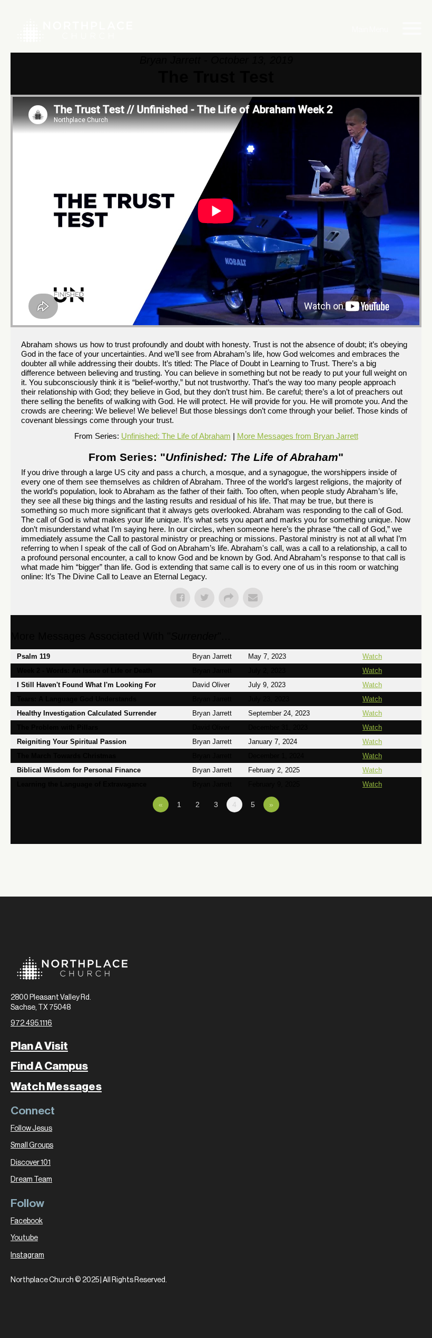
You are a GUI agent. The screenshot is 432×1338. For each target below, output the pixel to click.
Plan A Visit (39, 1046)
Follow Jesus (31, 1128)
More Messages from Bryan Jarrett (297, 435)
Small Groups (32, 1145)
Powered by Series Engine (382, 833)
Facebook (27, 1221)
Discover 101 (31, 1162)
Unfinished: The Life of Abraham (176, 435)
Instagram (27, 1255)
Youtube (24, 1238)
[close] (411, 30)
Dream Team (31, 1179)
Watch (372, 656)
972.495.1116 (31, 1023)
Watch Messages (56, 1086)
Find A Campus (49, 1066)
